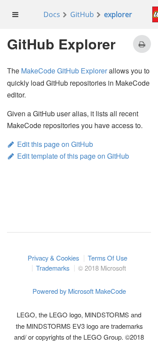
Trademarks (52, 268)
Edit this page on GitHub (55, 144)
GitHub (82, 14)
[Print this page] (142, 44)
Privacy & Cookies (53, 258)
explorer (118, 14)
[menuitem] (15, 14)
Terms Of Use (107, 258)
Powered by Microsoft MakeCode (79, 291)
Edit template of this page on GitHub (73, 156)
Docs (51, 14)
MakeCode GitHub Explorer (64, 71)
